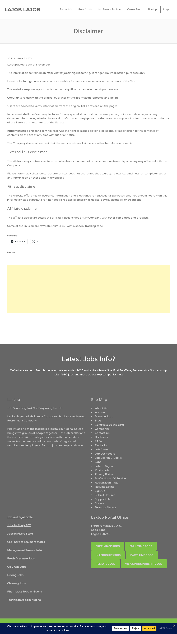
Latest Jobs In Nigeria (21, 81)
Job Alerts (102, 449)
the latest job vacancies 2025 (64, 370)
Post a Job (102, 470)
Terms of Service (105, 507)
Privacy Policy (104, 474)
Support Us (102, 499)
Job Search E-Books (108, 458)
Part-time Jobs (141, 555)
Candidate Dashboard (109, 424)
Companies (102, 429)
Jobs (98, 462)
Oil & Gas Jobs (16, 566)
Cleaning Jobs (16, 583)
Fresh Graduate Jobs (21, 558)
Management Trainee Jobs (24, 550)
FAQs (98, 441)
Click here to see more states (26, 542)
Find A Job (65, 9)
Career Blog (134, 9)
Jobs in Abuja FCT (19, 525)
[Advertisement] (88, 289)
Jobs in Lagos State (20, 517)
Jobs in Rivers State (20, 533)
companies (110, 374)
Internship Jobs (108, 555)
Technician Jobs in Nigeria (24, 600)
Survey (99, 503)
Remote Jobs (105, 563)
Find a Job (102, 445)
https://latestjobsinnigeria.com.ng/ (68, 73)
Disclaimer (101, 437)
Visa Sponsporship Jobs (143, 563)
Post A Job (85, 9)
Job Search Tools (108, 9)
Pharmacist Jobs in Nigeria (24, 591)
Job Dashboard (105, 453)
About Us (101, 408)
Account (100, 412)
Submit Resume (105, 495)
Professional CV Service (110, 478)
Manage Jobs (104, 416)
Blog (98, 420)
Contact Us (102, 433)
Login (166, 9)
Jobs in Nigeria (104, 466)
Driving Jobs (15, 575)
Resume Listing (104, 487)
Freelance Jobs (108, 546)
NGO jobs (67, 374)
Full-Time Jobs (140, 546)
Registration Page (106, 482)
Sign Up (152, 9)
